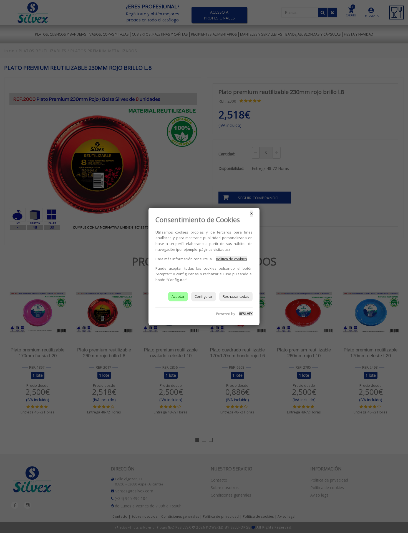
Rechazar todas (236, 296)
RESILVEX (246, 313)
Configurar (204, 296)
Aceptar (178, 296)
